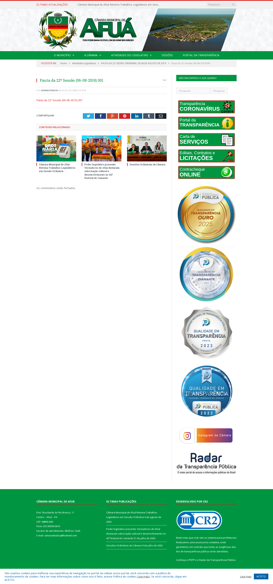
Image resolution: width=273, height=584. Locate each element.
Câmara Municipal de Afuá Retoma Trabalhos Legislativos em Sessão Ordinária (57, 168)
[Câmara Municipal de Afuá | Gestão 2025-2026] (136, 29)
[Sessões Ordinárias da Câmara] (147, 148)
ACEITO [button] (261, 576)
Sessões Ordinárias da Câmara (147, 164)
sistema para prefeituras (222, 537)
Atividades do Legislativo (129, 55)
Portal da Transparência (201, 55)
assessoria (201, 542)
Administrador (49, 90)
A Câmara (91, 55)
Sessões (167, 55)
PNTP (192, 560)
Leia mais (143, 576)
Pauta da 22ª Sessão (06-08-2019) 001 (59, 100)
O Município (62, 55)
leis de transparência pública (192, 551)
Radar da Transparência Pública (217, 560)
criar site (199, 537)
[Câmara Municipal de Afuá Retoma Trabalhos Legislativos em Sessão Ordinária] (56, 148)
